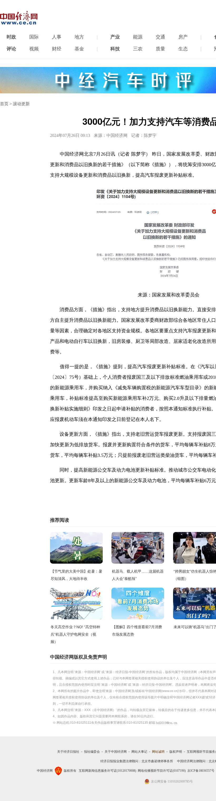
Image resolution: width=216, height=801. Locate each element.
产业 (115, 37)
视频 (34, 48)
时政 (11, 37)
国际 (34, 37)
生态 (183, 48)
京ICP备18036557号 (200, 771)
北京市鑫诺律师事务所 (157, 761)
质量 (160, 48)
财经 (56, 48)
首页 (4, 104)
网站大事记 (139, 752)
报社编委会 (92, 752)
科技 (115, 48)
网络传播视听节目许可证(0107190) (162, 771)
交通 (160, 37)
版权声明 (175, 752)
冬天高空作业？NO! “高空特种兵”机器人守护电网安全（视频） (75, 634)
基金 (79, 48)
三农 (138, 48)
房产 (183, 37)
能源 (138, 37)
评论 (11, 48)
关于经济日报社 (68, 752)
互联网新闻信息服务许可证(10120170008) (107, 771)
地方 (79, 37)
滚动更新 (21, 104)
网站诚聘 (158, 752)
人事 (56, 37)
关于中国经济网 (116, 752)
